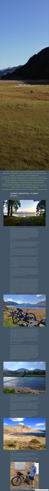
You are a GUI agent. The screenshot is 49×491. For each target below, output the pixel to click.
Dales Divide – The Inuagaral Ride (7, 184)
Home (4, 171)
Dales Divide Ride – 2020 (6, 178)
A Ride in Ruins (21, 173)
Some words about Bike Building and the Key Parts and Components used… (33, 171)
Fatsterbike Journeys (43, 185)
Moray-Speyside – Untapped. (41, 173)
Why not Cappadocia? (14, 173)
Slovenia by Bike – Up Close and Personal (26, 182)
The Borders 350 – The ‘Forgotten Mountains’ (18, 178)
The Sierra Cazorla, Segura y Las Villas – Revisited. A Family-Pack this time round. (31, 180)
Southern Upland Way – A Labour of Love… (40, 184)
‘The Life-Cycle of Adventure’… (16, 187)
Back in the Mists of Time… (32, 189)
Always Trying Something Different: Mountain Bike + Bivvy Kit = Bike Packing (14, 189)
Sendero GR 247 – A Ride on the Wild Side (11, 182)
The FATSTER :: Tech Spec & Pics (15, 171)
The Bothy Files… (12, 175)
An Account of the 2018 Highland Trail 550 (32, 185)
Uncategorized (13, 197)
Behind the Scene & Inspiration (42, 189)
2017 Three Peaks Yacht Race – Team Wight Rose (30, 187)
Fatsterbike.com (24, 85)
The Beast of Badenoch (6, 173)
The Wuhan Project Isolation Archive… (11, 180)
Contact (7, 171)
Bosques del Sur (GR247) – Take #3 (30, 173)
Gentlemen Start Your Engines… (39, 182)
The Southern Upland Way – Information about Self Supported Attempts (27, 175)
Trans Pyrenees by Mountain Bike (26, 184)
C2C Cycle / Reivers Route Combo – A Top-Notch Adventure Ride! (36, 178)
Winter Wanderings (17, 184)
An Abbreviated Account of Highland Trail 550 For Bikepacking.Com (13, 185)
